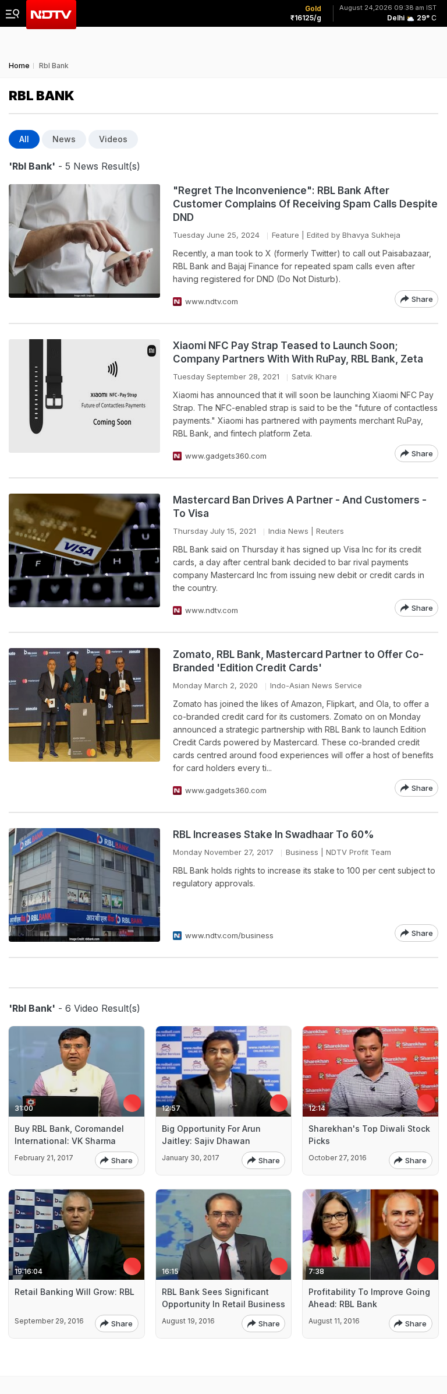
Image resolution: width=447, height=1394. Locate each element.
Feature (285, 235)
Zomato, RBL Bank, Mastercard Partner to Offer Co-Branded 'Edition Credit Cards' (298, 661)
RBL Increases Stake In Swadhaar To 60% (273, 834)
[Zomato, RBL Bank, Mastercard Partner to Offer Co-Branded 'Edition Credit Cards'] (84, 722)
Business (302, 852)
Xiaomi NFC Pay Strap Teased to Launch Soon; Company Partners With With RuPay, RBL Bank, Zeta (298, 352)
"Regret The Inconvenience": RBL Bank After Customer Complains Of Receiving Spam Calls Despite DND (305, 204)
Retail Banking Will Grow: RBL (74, 1292)
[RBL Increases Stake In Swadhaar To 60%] (84, 885)
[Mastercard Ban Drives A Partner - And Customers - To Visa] (84, 555)
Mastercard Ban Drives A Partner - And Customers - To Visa (300, 506)
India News (288, 531)
